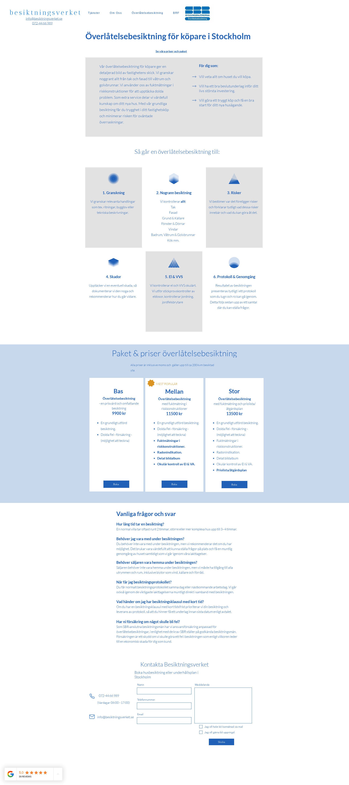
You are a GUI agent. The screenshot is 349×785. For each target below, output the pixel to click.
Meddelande (202, 684)
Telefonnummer (146, 699)
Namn (140, 684)
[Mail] (92, 716)
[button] (116, 484)
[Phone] (92, 696)
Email (140, 714)
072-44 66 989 (109, 696)
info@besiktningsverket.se (115, 717)
